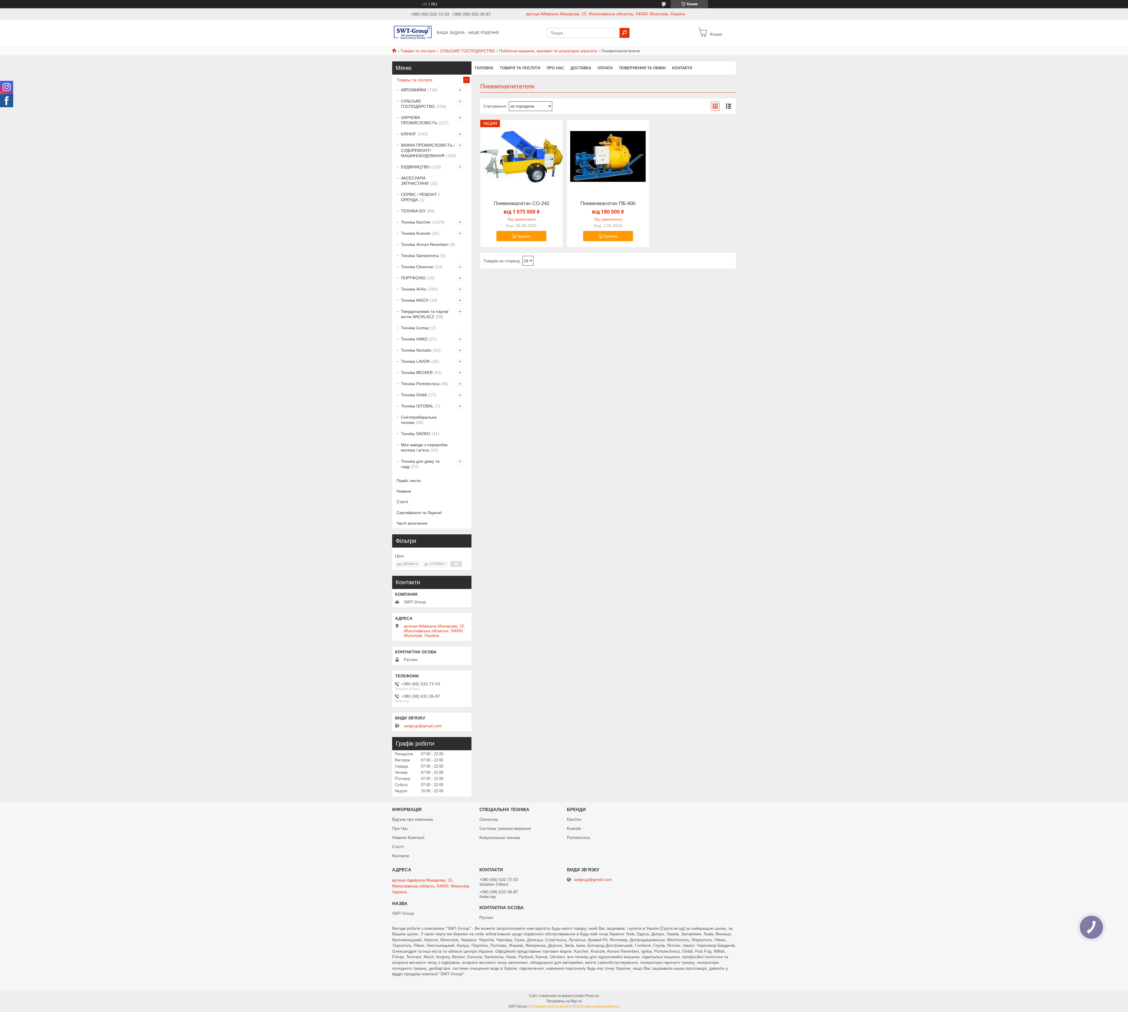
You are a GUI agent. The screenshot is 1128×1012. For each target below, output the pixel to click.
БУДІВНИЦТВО (415, 167)
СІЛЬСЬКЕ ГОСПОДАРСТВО (467, 50)
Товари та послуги (418, 50)
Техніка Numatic (416, 350)
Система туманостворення (505, 828)
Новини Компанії (408, 837)
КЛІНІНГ (409, 134)
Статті (402, 501)
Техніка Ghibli (414, 394)
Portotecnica (578, 837)
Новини (404, 491)
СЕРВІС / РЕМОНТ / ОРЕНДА (420, 197)
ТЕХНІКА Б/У (413, 211)
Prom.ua (592, 996)
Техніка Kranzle (415, 233)
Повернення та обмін (642, 68)
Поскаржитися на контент (551, 1006)
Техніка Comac (415, 327)
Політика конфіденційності (597, 1006)
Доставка (580, 68)
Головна (484, 68)
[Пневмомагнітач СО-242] (521, 156)
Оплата (605, 68)
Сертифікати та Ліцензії (419, 512)
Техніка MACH (414, 300)
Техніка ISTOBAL (417, 406)
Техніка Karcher (416, 222)
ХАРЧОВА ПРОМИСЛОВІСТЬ (419, 120)
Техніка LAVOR (415, 361)
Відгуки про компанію (412, 819)
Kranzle (574, 828)
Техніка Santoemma (420, 255)
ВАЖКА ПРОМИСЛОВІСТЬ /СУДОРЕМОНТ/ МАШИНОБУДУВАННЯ (428, 150)
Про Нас (400, 828)
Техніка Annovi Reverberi (424, 244)
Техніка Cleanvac (417, 266)
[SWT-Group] (412, 32)
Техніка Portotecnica (420, 383)
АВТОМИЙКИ (413, 90)
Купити (524, 236)
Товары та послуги (414, 80)
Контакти (682, 68)
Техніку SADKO (415, 433)
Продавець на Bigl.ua (564, 1001)
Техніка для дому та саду (420, 464)
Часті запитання (412, 523)
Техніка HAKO (414, 339)
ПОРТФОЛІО (413, 278)
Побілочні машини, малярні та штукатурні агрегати (548, 50)
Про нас (555, 68)
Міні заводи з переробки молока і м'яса (424, 447)
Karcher (574, 819)
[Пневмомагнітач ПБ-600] (608, 156)
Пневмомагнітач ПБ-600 (607, 203)
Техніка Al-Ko (413, 289)
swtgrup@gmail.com (423, 726)
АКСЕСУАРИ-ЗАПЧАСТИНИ (415, 181)
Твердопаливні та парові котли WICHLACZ (424, 314)
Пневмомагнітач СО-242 (521, 203)
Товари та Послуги (520, 68)
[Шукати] (625, 33)
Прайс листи (409, 480)
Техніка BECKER (417, 372)
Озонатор (488, 819)
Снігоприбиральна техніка (419, 420)
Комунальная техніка (499, 837)
